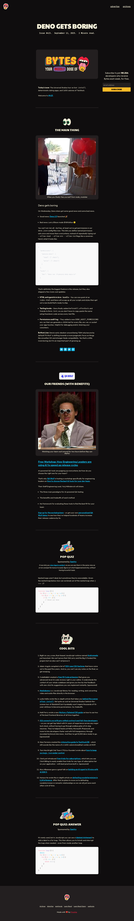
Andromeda (93, 655)
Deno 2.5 (53, 216)
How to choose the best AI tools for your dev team (68, 481)
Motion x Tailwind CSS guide (71, 712)
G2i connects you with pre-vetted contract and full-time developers (69, 720)
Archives (42, 906)
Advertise (50, 906)
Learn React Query (80, 906)
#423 (50, 95)
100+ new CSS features (75, 666)
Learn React (68, 906)
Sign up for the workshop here (51, 513)
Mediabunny (45, 691)
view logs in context (57, 565)
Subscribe (116, 89)
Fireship (74, 912)
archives (127, 6)
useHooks (91, 906)
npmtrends (58, 906)
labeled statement (84, 837)
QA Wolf (51, 478)
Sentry (73, 561)
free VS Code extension (68, 677)
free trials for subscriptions (69, 758)
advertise (114, 6)
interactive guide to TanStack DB (75, 742)
